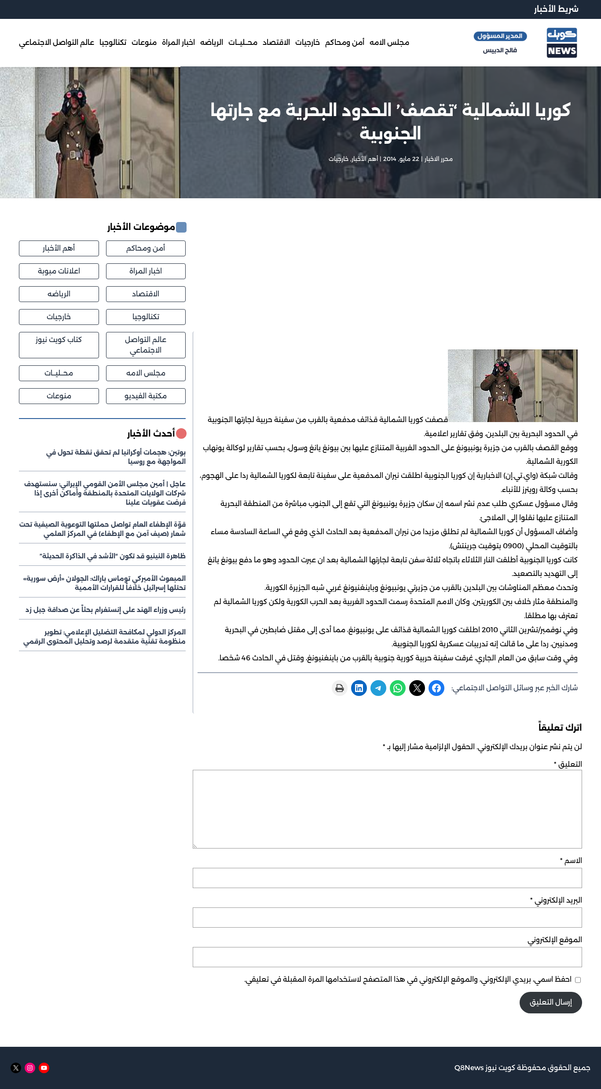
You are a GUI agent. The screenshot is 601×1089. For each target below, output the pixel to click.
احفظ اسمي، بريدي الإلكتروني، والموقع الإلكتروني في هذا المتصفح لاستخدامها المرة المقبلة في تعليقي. (408, 979)
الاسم (571, 860)
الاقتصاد (145, 294)
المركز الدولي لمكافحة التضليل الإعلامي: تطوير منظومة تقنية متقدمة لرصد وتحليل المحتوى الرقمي (104, 636)
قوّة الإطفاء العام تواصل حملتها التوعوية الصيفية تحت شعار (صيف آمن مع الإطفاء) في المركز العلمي (102, 529)
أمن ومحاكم (145, 248)
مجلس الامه (145, 372)
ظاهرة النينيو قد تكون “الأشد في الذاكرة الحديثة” (113, 556)
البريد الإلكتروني (556, 900)
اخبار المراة (145, 271)
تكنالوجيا (145, 316)
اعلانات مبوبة (59, 271)
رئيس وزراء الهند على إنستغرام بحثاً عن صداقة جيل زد (106, 610)
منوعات (59, 395)
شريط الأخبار (556, 9)
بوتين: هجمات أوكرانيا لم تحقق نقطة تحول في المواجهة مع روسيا (116, 457)
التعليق (568, 764)
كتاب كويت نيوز (59, 339)
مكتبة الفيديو (146, 395)
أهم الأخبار (365, 158)
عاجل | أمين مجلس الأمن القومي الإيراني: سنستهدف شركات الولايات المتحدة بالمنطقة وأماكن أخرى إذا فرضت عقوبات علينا (105, 493)
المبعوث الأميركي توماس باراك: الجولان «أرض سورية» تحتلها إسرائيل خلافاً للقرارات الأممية (104, 582)
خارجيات (338, 158)
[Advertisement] (387, 276)
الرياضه (59, 294)
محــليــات (58, 372)
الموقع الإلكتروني (555, 940)
